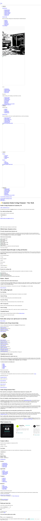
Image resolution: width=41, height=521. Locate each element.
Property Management (7, 119)
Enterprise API (6, 111)
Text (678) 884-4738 (3, 196)
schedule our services (3, 414)
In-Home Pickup (7, 10)
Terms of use (17, 495)
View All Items (4, 25)
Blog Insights (4, 488)
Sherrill (3, 367)
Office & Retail (6, 118)
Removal (4, 6)
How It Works (6, 192)
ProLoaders (6, 162)
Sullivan (3, 365)
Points (5, 161)
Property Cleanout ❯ (3, 347)
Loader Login (10, 164)
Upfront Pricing (6, 98)
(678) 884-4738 (2, 459)
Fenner (3, 368)
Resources (4, 187)
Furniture (5, 20)
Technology (6, 155)
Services (5, 156)
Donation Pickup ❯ (3, 377)
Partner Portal (10, 123)
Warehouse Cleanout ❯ (4, 329)
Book (1, 3)
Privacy (13, 495)
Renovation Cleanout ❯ (4, 349)
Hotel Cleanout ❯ (3, 331)
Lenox (3, 363)
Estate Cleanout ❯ (3, 327)
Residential (4, 55)
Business (4, 105)
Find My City (6, 15)
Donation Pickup (7, 9)
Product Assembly (7, 90)
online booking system (27, 400)
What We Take (6, 14)
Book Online (3, 200)
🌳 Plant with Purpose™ (4, 499)
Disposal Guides (7, 97)
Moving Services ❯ (3, 387)
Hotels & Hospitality (7, 117)
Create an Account (5, 123)
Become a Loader (5, 164)
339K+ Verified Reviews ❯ (4, 207)
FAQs (3, 485)
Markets (5, 158)
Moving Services (7, 122)
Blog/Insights (6, 102)
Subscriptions (6, 163)
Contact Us (9, 104)
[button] (20, 391)
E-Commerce (6, 110)
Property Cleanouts (7, 12)
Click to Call (2, 199)
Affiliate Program (5, 473)
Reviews (9, 103)
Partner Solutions (5, 472)
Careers (3, 470)
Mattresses (6, 21)
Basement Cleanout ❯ (3, 343)
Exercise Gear (6, 23)
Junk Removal (4, 8)
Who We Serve (6, 112)
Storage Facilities (7, 120)
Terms (35, 373)
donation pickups (21, 313)
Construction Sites (7, 121)
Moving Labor (6, 91)
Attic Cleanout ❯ (3, 345)
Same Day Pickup (7, 13)
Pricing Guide (4, 486)
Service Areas (6, 92)
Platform (3, 153)
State (4, 512)
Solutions (5, 109)
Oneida (3, 364)
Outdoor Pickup (6, 11)
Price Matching (6, 100)
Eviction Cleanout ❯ (3, 341)
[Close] (0, 501)
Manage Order (4, 104)
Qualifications (6, 157)
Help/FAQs (6, 193)
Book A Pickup (2, 320)
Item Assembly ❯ (3, 380)
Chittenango (4, 366)
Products (3, 159)
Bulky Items (6, 24)
